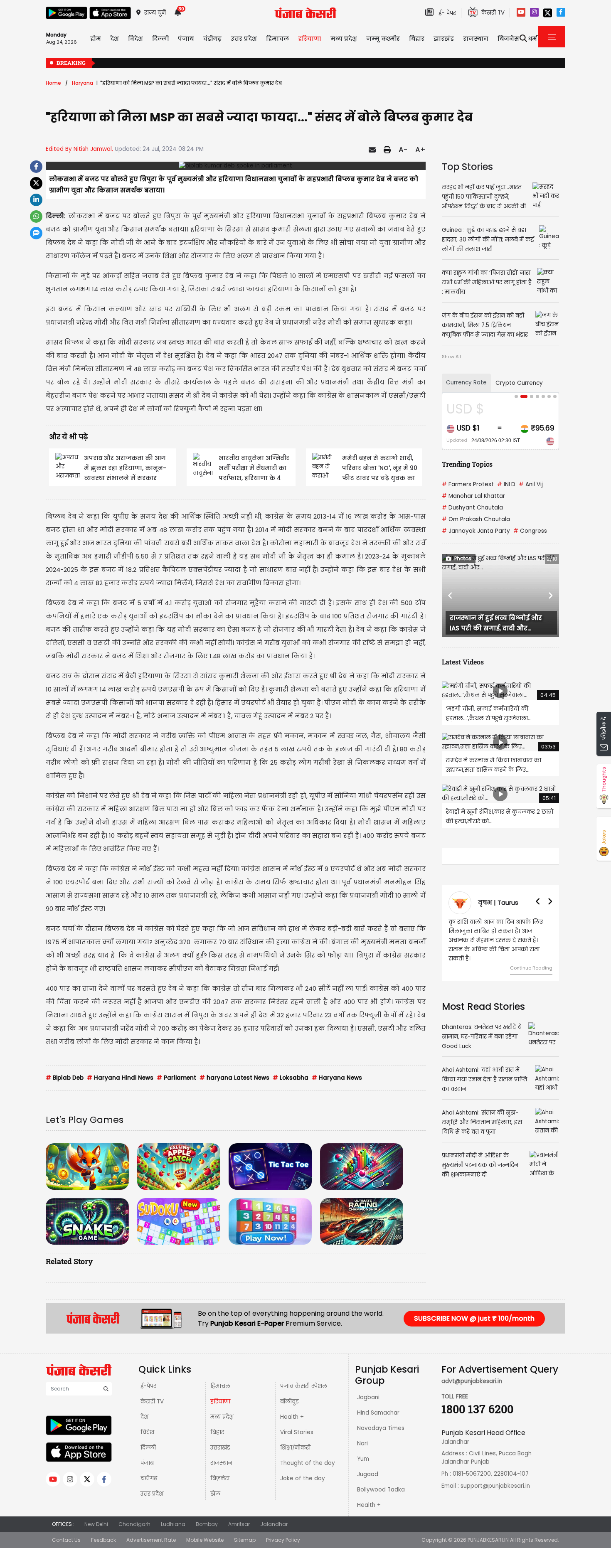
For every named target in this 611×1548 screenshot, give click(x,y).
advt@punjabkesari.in (471, 1381)
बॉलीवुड (289, 1401)
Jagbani (368, 1397)
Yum (363, 1459)
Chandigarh (134, 1524)
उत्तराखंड (220, 1448)
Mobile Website (205, 1539)
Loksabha (290, 1078)
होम (95, 38)
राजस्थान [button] (475, 38)
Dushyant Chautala (472, 508)
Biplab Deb (65, 1078)
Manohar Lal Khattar (473, 496)
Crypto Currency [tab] (519, 383)
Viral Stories (296, 1432)
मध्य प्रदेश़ (343, 38)
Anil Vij (531, 484)
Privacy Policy (283, 1539)
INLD (506, 484)
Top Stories (467, 166)
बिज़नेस (219, 1478)
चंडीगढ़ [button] (212, 38)
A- (403, 150)
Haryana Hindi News (120, 1078)
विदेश (147, 1432)
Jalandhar (274, 1524)
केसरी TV (152, 1401)
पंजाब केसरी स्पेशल (303, 1386)
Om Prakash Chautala (476, 519)
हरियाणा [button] (309, 38)
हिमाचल (220, 1386)
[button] (450, 595)
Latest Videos (463, 661)
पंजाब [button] (186, 38)
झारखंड (444, 38)
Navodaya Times (380, 1428)
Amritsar (239, 1524)
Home (53, 82)
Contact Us (66, 1539)
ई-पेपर (148, 1386)
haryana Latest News (234, 1078)
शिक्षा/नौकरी (295, 1448)
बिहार (416, 38)
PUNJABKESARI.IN (488, 1539)
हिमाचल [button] (277, 38)
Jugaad (367, 1474)
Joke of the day (302, 1478)
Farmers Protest (468, 484)
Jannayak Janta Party (476, 531)
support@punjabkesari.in (495, 1486)
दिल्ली (160, 38)
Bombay (207, 1524)
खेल (215, 1494)
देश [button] (114, 38)
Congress (530, 531)
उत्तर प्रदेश (244, 38)
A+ (420, 150)
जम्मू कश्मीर (383, 38)
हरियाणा (220, 1401)
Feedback (103, 1539)
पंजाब (147, 1463)
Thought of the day (307, 1463)
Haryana (82, 82)
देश (144, 1417)
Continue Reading (531, 968)
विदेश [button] (135, 38)
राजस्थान (221, 1463)
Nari (362, 1443)
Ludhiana (173, 1524)
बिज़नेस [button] (508, 38)
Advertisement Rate (151, 1539)
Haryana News (337, 1078)
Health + (292, 1417)
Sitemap (245, 1539)
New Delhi (96, 1524)
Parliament (176, 1078)
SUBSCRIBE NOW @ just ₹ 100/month (474, 1318)
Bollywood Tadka (381, 1490)
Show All (451, 356)
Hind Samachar (378, 1413)
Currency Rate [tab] (466, 382)
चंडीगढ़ (148, 1478)
